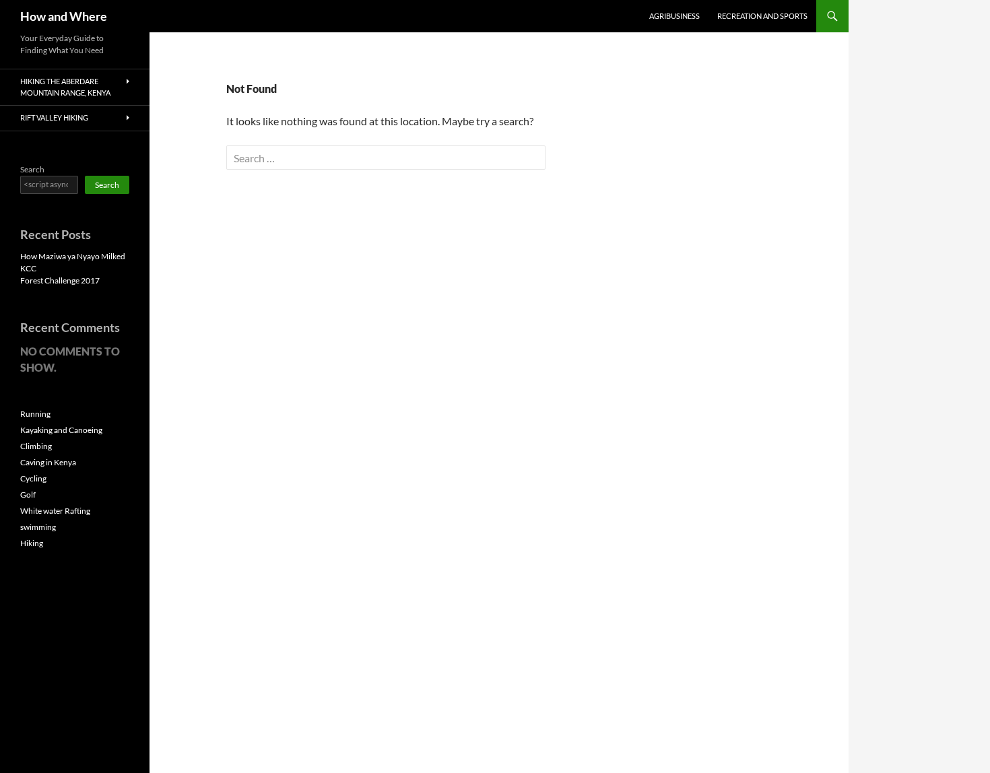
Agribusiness (674, 15)
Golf (28, 495)
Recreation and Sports (762, 15)
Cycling (33, 478)
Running (35, 414)
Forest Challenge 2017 (60, 280)
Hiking (31, 543)
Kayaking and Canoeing (61, 430)
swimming (38, 527)
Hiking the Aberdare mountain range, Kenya (65, 87)
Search (32, 169)
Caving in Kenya (48, 462)
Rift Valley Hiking (54, 117)
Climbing (36, 446)
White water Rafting (55, 511)
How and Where (63, 16)
